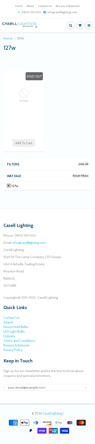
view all (83, 164)
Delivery (9, 336)
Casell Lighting (52, 413)
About (30, 6)
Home (19, 6)
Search (8, 322)
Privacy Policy (13, 350)
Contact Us (45, 6)
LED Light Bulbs (14, 331)
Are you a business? (68, 6)
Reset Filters (80, 175)
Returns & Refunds (16, 345)
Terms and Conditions (19, 341)
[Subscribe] (85, 387)
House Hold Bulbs (15, 327)
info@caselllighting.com (62, 12)
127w (14, 186)
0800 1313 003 (31, 12)
